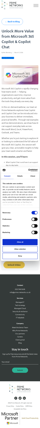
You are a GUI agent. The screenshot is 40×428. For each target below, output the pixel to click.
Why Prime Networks (20, 331)
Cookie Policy (20, 406)
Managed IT (20, 302)
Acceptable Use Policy (20, 409)
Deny (20, 256)
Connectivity (20, 315)
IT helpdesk (20, 318)
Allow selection (20, 249)
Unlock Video (14, 265)
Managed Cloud (20, 308)
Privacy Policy (10, 406)
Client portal (20, 340)
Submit (20, 370)
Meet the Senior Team (20, 327)
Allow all (20, 242)
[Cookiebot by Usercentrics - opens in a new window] (28, 170)
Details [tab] (20, 176)
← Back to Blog (12, 21)
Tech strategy (20, 305)
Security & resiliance (20, 311)
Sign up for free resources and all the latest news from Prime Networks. (20, 355)
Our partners (20, 334)
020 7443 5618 (20, 289)
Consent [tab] (7, 176)
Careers (20, 337)
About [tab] (32, 176)
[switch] (34, 219)
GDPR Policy (28, 406)
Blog (20, 343)
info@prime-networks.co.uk (20, 292)
